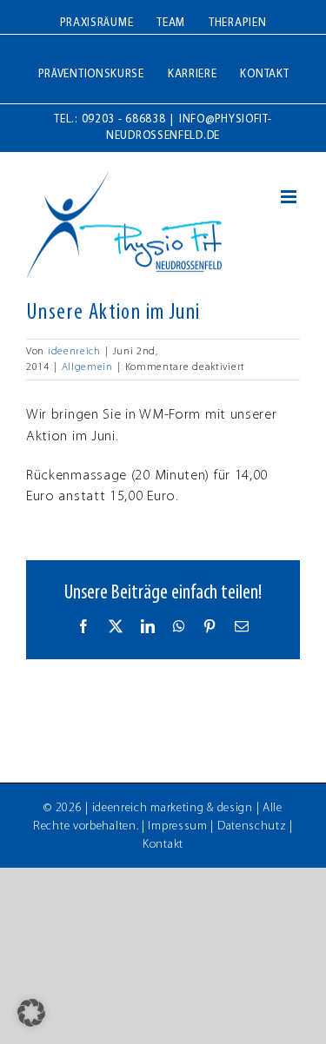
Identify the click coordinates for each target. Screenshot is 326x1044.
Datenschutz (252, 826)
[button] (31, 1012)
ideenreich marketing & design (172, 808)
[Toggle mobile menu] (290, 197)
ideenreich (74, 352)
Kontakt (163, 844)
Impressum (177, 826)
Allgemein (87, 367)
